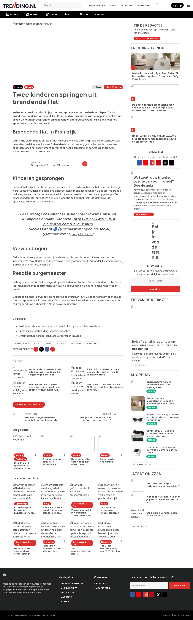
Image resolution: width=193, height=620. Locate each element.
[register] (177, 5)
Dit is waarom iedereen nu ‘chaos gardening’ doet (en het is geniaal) (110, 510)
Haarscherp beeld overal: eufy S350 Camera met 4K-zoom (162, 450)
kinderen (77, 343)
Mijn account (69, 588)
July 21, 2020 (82, 234)
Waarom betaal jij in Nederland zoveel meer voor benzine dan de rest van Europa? (81, 513)
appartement (23, 343)
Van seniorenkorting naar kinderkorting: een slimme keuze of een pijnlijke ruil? (44, 387)
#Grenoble (75, 214)
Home (19, 87)
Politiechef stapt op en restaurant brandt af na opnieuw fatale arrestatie (60, 326)
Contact (101, 14)
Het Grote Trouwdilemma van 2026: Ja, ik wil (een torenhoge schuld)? (105, 387)
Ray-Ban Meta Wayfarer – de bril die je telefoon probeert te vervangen (162, 417)
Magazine (144, 5)
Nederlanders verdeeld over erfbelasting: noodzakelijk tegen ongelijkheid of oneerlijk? (45, 372)
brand (38, 343)
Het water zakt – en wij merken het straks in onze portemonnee (53, 510)
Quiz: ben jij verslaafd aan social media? (161, 514)
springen (92, 343)
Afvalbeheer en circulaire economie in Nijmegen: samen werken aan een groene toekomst (53, 462)
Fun (85, 14)
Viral (113, 5)
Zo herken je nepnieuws (107, 460)
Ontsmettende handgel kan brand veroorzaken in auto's (50, 335)
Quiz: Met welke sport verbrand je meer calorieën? (163, 484)
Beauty (34, 14)
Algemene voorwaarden (27, 615)
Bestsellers (97, 5)
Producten (67, 592)
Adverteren (103, 588)
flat (50, 343)
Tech (53, 14)
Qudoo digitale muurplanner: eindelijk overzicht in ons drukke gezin (160, 401)
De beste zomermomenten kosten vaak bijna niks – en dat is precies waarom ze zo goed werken (153, 107)
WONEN (13, 14)
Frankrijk (62, 343)
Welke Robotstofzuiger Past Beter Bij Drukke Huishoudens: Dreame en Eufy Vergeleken (155, 76)
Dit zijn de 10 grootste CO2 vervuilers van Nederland (22, 466)
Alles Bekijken (141, 526)
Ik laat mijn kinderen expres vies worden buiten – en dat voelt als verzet (103, 372)
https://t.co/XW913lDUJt (94, 219)
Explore (127, 5)
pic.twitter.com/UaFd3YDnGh (68, 224)
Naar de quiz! (143, 214)
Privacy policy (50, 615)
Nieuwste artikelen (72, 583)
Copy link (35, 349)
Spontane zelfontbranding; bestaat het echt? (44, 331)
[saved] (167, 5)
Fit (70, 14)
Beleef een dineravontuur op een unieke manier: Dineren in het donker (154, 345)
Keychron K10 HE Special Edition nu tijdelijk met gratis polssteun (160, 433)
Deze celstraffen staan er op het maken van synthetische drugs (81, 462)
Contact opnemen (146, 38)
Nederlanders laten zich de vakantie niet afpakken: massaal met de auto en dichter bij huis (154, 139)
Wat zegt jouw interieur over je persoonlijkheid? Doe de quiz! (163, 499)
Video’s (65, 601)
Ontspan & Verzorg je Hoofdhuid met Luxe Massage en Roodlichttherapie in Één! (161, 385)
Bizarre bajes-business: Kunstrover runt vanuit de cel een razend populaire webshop (24, 510)
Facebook (47, 349)
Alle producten (142, 464)
